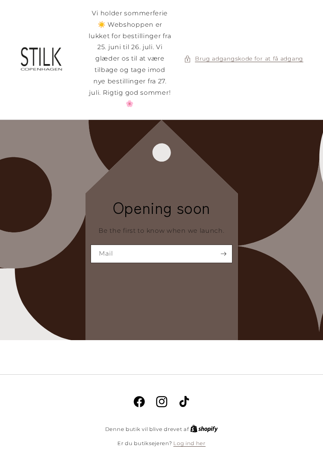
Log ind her (189, 443)
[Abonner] (223, 254)
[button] (243, 59)
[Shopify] (204, 429)
